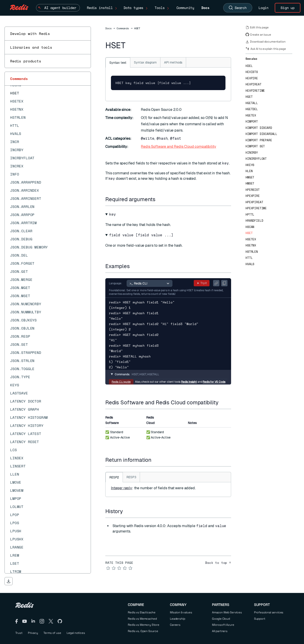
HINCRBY (251, 152)
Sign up (288, 7)
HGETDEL (251, 109)
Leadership (177, 619)
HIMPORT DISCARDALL (261, 134)
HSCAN (249, 227)
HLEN (248, 171)
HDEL (248, 66)
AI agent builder (60, 7)
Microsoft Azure (223, 625)
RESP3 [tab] (131, 477)
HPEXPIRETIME (256, 208)
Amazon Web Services (227, 612)
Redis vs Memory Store (143, 625)
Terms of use (52, 633)
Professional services (269, 612)
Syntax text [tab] (117, 62)
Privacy (33, 633)
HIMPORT (251, 121)
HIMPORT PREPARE (258, 140)
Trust (19, 633)
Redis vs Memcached (142, 619)
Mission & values (181, 612)
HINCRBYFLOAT (256, 159)
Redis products (25, 61)
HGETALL (251, 103)
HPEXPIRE (252, 196)
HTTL (248, 258)
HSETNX (250, 245)
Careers (175, 625)
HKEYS (249, 165)
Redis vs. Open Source (143, 631)
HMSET (249, 183)
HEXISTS (251, 72)
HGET (248, 97)
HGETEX (250, 115)
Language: (115, 283)
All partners (219, 631)
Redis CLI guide (121, 381)
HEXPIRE (251, 78)
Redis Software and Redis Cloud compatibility (178, 146)
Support (259, 619)
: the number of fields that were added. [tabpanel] (153, 488)
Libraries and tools (31, 47)
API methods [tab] (173, 62)
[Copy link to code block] (216, 283)
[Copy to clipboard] (224, 283)
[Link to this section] (159, 199)
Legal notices (76, 633)
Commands (19, 78)
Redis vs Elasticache (141, 612)
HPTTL (249, 214)
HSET (248, 233)
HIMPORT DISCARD (258, 128)
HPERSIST (252, 190)
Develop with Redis (30, 33)
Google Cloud (221, 619)
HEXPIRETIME (255, 91)
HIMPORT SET (255, 146)
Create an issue (260, 34)
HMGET (249, 177)
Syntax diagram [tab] (145, 62)
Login (263, 7)
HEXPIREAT (253, 84)
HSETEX (250, 239)
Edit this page (259, 27)
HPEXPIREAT (254, 202)
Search (241, 7)
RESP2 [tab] (114, 477)
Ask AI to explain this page (268, 49)
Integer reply (121, 488)
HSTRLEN (251, 252)
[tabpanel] (168, 84)
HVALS (249, 264)
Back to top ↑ (218, 562)
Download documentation (267, 41)
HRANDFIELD (254, 220)
